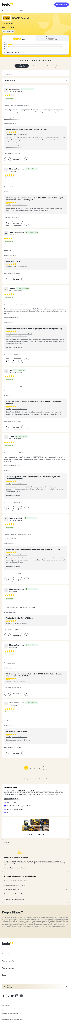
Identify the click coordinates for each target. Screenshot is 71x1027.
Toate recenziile (22, 65)
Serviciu (35, 66)
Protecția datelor (6, 1010)
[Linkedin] (16, 996)
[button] (35, 73)
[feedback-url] (9, 95)
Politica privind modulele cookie (10, 1013)
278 (39, 768)
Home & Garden (11, 10)
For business (60, 4)
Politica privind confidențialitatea (10, 1008)
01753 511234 (11, 802)
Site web (10, 813)
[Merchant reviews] (6, 18)
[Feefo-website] (7, 4)
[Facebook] (3, 996)
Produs (49, 66)
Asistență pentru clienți (15, 809)
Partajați (16, 159)
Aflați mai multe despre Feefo (14, 899)
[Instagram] (21, 996)
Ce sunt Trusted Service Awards (15, 868)
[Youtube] (12, 996)
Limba (9, 985)
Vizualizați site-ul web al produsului (16, 134)
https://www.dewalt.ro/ (7, 23)
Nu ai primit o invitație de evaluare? (35, 779)
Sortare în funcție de (8, 72)
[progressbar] (10, 44)
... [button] (34, 768)
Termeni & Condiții (6, 1005)
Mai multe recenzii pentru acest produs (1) (19, 334)
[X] (7, 996)
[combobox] (35, 73)
